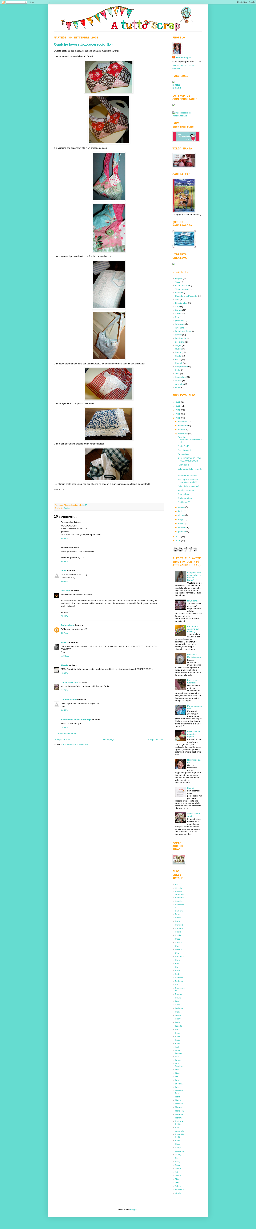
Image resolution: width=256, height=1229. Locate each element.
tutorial (178, 380)
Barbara (179, 911)
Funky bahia (183, 465)
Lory (177, 1080)
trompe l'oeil (181, 377)
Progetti (178, 363)
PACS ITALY (193, 601)
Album (178, 282)
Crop (177, 306)
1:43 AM (64, 727)
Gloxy (177, 1019)
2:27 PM (64, 690)
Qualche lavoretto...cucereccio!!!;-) (83, 44)
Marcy (178, 1100)
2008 (178, 418)
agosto (181, 507)
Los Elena (179, 342)
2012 (178, 402)
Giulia (64, 570)
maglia (178, 345)
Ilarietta (178, 1026)
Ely (176, 967)
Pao (177, 1127)
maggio (182, 519)
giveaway (179, 320)
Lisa (177, 1069)
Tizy (177, 1183)
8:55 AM (64, 538)
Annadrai (179, 897)
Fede (177, 974)
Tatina (178, 1175)
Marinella (179, 1111)
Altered (178, 292)
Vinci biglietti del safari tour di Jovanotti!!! (188, 480)
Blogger (133, 1209)
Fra (176, 984)
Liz (176, 1076)
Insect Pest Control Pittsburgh (76, 719)
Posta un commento (67, 733)
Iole (177, 1029)
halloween (180, 324)
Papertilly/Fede (179, 1135)
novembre (183, 425)
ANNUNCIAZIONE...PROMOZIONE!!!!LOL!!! (189, 459)
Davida (178, 949)
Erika (177, 970)
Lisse (177, 1073)
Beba (177, 914)
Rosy (177, 1144)
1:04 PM (64, 673)
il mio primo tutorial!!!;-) (192, 681)
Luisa (177, 1087)
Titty (177, 1179)
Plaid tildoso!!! (184, 450)
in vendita (179, 328)
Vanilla (178, 1193)
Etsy (177, 317)
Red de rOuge (68, 625)
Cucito (66, 508)
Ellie (177, 963)
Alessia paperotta (179, 892)
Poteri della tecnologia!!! (189, 486)
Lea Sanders (179, 1064)
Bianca (178, 917)
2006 (178, 540)
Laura (178, 1060)
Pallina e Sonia (179, 1122)
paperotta (179, 1131)
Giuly (177, 1012)
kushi (177, 1047)
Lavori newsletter (183, 331)
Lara (177, 1056)
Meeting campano (186, 490)
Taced (178, 1168)
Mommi (178, 1118)
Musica (178, 349)
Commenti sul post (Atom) (75, 744)
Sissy (177, 1161)
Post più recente (62, 739)
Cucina (178, 310)
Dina (177, 953)
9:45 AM (64, 561)
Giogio (178, 1001)
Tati (176, 1172)
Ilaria (177, 1022)
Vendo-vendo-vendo (187, 475)
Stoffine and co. (185, 498)
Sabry (178, 1147)
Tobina (178, 1186)
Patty (177, 1140)
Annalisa (179, 901)
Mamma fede (179, 1091)
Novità (178, 356)
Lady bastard (178, 1051)
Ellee (177, 960)
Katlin (177, 1043)
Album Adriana (182, 285)
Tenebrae (65, 590)
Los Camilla (180, 338)
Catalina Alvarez (69, 699)
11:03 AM (65, 656)
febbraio (182, 527)
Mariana (179, 1103)
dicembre (183, 421)
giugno (181, 515)
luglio (181, 511)
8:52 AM (64, 633)
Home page (108, 739)
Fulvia (178, 998)
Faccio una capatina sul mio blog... (193, 629)
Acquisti (178, 278)
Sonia (177, 1165)
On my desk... (184, 454)
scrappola (179, 1151)
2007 (178, 536)
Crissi (177, 939)
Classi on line (181, 303)
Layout (178, 335)
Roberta (65, 642)
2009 (178, 414)
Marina (178, 1107)
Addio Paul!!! (183, 446)
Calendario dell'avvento (186, 296)
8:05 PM (64, 710)
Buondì (190, 788)
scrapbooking (181, 366)
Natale (178, 352)
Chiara (178, 932)
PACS (177, 359)
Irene (177, 1033)
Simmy (178, 1154)
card (177, 299)
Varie (177, 387)
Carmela (179, 925)
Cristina (178, 942)
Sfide (177, 370)
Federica (179, 977)
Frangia (178, 994)
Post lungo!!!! (184, 502)
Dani (177, 946)
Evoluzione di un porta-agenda (193, 734)
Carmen (179, 928)
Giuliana (179, 1008)
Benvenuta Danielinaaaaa (194, 655)
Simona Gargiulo (183, 57)
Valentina (179, 1189)
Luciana (179, 1084)
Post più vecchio (155, 739)
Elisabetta (179, 956)
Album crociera (182, 289)
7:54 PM (64, 616)
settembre (183, 434)
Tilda (177, 373)
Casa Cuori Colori (69, 682)
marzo (181, 523)
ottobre (181, 429)
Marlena (179, 1114)
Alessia (64, 665)
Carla (177, 921)
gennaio (182, 531)
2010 (178, 410)
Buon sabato (183, 494)
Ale (176, 884)
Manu (177, 1097)
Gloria (178, 1015)
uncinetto (179, 384)
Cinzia (178, 935)
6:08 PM (64, 581)
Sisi (176, 1158)
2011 (178, 406)
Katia (177, 1036)
